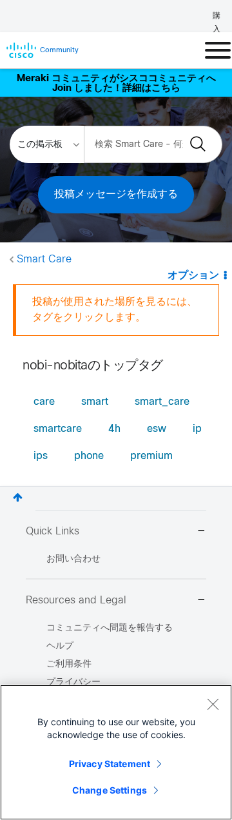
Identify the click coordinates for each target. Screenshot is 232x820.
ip (197, 429)
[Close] (212, 704)
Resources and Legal (76, 600)
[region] (116, 752)
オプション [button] (193, 275)
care (44, 402)
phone (89, 456)
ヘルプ (59, 646)
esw (156, 429)
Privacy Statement (109, 763)
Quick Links (52, 531)
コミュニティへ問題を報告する (109, 628)
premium (151, 456)
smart (94, 402)
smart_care (162, 402)
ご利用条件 (69, 664)
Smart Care (44, 259)
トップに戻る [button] (17, 497)
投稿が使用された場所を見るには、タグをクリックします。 (114, 309)
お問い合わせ (73, 559)
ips (41, 456)
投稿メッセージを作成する (116, 194)
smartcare (58, 429)
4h (114, 429)
